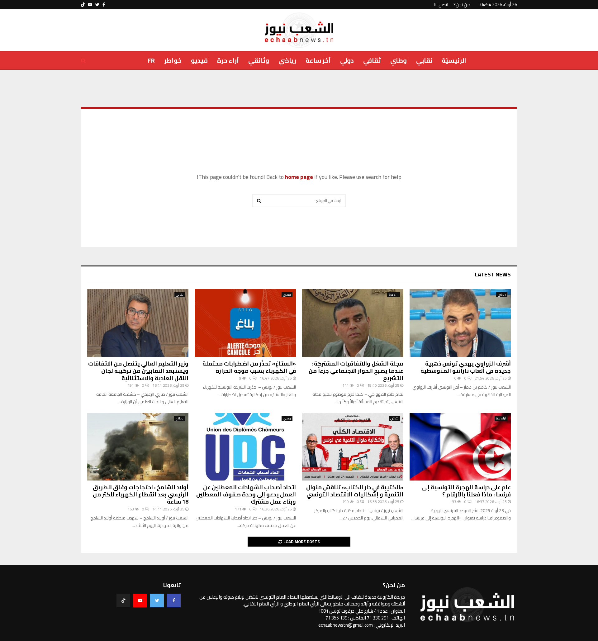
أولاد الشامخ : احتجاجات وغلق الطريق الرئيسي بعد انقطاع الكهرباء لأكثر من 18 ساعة (140, 494)
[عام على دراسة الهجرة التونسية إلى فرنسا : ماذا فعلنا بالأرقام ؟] (460, 447)
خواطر (173, 60)
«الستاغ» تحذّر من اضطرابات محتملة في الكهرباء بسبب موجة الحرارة (249, 367)
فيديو (199, 60)
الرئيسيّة (454, 60)
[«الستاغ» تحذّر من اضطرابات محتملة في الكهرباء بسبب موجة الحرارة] (245, 323)
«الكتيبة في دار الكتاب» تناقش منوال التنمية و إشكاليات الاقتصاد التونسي (354, 491)
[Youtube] (140, 600)
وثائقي (258, 60)
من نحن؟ (461, 4)
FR (151, 60)
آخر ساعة (318, 60)
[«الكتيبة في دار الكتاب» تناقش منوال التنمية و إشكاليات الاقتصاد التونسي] (352, 447)
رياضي (287, 60)
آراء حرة (228, 60)
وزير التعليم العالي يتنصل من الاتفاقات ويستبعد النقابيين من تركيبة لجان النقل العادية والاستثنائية (138, 370)
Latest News (493, 274)
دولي (347, 60)
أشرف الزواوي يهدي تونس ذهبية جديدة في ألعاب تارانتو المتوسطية (465, 367)
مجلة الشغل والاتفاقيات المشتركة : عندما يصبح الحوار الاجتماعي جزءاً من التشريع (356, 370)
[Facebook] (174, 600)
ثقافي (372, 60)
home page (299, 177)
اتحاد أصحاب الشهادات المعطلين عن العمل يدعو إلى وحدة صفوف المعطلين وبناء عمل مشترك (246, 494)
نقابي (424, 60)
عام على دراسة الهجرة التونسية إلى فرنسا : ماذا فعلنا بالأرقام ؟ (466, 491)
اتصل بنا (441, 4)
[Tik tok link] (83, 4)
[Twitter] (157, 600)
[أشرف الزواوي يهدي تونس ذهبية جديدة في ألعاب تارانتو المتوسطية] (460, 323)
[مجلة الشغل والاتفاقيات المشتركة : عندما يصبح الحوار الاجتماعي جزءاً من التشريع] (352, 323)
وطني (398, 60)
